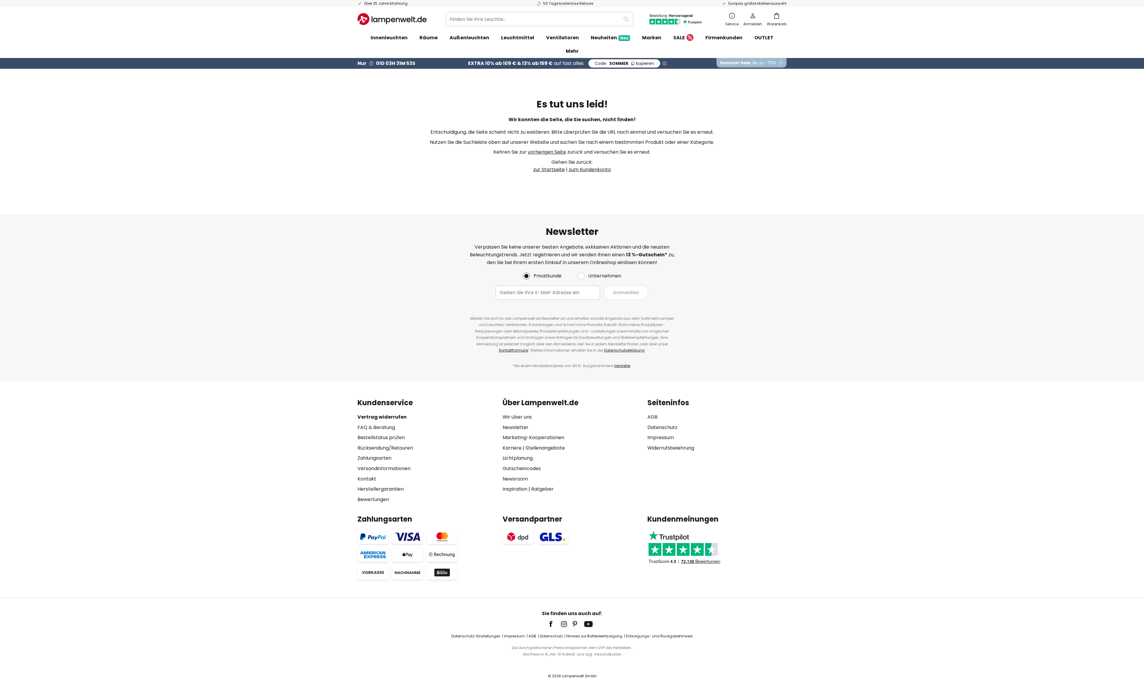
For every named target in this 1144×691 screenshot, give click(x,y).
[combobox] (539, 19)
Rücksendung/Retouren (385, 447)
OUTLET (763, 37)
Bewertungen (373, 499)
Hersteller (622, 365)
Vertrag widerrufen (382, 417)
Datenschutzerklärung (624, 350)
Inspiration (515, 489)
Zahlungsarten (374, 458)
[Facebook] (554, 624)
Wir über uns (517, 417)
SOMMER (624, 63)
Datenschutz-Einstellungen (475, 636)
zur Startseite (549, 169)
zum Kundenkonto (590, 169)
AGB (652, 417)
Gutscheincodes (522, 468)
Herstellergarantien (381, 489)
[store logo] (392, 19)
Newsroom (515, 478)
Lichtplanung (518, 458)
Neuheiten (609, 37)
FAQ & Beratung (376, 427)
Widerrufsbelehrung (670, 447)
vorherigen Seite (547, 152)
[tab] (427, 451)
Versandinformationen (384, 468)
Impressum (660, 437)
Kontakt (367, 478)
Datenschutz (662, 427)
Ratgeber (542, 489)
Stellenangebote (545, 447)
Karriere (512, 447)
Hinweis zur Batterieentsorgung (594, 636)
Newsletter (516, 427)
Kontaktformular (514, 350)
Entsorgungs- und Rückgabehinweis (659, 636)
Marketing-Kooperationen (533, 437)
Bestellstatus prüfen (381, 437)
